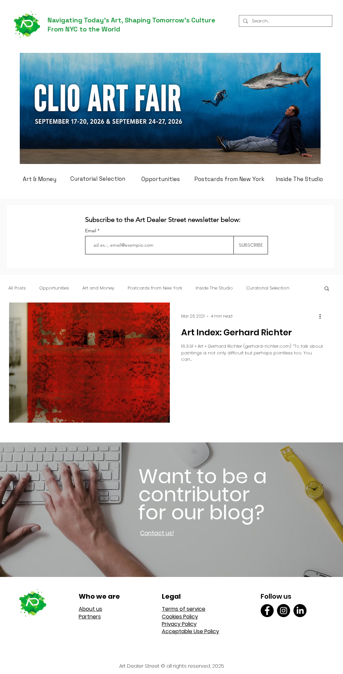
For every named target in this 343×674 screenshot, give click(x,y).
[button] (327, 288)
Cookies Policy (180, 616)
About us (90, 609)
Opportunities (54, 288)
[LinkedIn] (299, 610)
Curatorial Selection (267, 288)
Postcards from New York (155, 288)
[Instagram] (283, 610)
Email (91, 230)
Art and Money (98, 288)
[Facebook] (267, 610)
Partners (90, 616)
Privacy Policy (179, 624)
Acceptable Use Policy (190, 631)
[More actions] (322, 316)
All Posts (17, 288)
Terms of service (183, 609)
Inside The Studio (214, 288)
